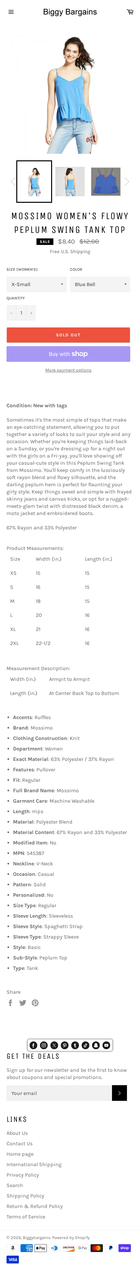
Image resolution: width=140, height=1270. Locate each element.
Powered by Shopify (71, 1237)
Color (76, 269)
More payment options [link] (68, 370)
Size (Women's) (22, 269)
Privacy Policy (23, 1175)
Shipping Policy (25, 1196)
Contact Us (20, 1143)
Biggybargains (36, 1237)
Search (15, 1185)
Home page (20, 1154)
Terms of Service (26, 1217)
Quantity (16, 298)
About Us (17, 1133)
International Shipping (34, 1164)
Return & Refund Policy (35, 1206)
